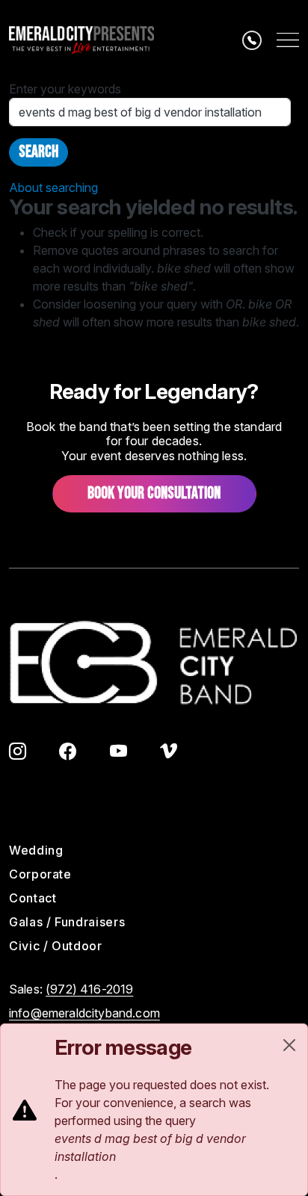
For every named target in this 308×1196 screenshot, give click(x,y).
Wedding (36, 850)
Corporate (40, 874)
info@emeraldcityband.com (84, 1013)
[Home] (81, 40)
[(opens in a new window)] (17, 753)
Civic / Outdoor (55, 945)
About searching (53, 187)
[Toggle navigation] (288, 40)
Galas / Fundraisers (67, 921)
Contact (32, 897)
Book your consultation (154, 493)
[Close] (289, 1045)
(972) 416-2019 (89, 989)
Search (38, 152)
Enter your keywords (65, 88)
